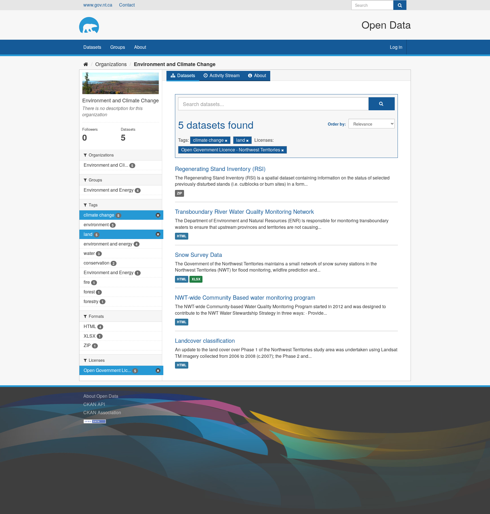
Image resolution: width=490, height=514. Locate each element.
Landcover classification (205, 340)
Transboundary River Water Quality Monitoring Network (244, 211)
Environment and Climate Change (175, 64)
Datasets (92, 47)
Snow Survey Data (198, 254)
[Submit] (399, 5)
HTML (181, 236)
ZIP (179, 193)
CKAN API (94, 404)
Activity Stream (224, 75)
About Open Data (100, 396)
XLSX (196, 279)
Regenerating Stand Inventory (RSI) (220, 168)
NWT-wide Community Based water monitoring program (245, 297)
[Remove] (226, 140)
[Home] (85, 63)
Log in (396, 47)
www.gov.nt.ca (97, 4)
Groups (117, 47)
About (140, 47)
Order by (336, 124)
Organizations (111, 63)
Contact (127, 4)
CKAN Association (102, 412)
